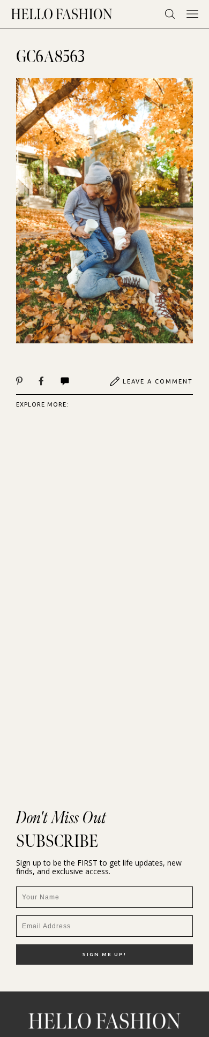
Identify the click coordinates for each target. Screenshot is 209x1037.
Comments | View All (76, 381)
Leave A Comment (158, 381)
